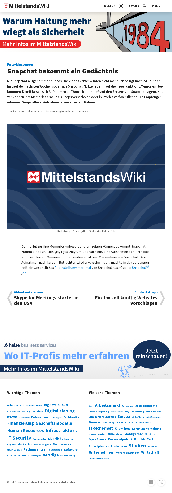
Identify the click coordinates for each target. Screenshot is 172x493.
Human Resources (25, 430)
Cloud (63, 405)
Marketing (25, 444)
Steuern (22, 455)
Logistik (11, 444)
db (24, 272)
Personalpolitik (120, 439)
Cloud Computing (99, 411)
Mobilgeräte (133, 433)
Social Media (55, 450)
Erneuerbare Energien (102, 417)
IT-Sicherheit (101, 428)
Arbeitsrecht (16, 405)
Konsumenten (39, 439)
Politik (139, 439)
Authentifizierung (34, 405)
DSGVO (12, 417)
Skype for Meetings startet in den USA (46, 298)
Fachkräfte (71, 417)
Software (71, 449)
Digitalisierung (60, 411)
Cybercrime (35, 411)
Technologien (34, 455)
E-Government (41, 417)
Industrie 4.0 (145, 422)
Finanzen (95, 422)
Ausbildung (128, 406)
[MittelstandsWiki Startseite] (24, 6)
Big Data (50, 405)
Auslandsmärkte (146, 406)
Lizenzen (68, 439)
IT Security (19, 438)
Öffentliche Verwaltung (99, 458)
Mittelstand (115, 434)
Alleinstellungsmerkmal (73, 267)
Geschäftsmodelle (54, 423)
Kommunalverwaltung (146, 429)
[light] (114, 6)
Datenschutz (117, 411)
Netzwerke (62, 444)
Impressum (52, 482)
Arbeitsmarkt (107, 405)
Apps (91, 406)
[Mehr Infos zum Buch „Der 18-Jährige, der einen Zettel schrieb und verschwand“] (86, 32)
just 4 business (18, 482)
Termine (152, 446)
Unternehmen (102, 452)
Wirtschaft (150, 452)
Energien (57, 417)
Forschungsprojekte (114, 422)
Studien (137, 445)
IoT (77, 431)
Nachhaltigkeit (42, 444)
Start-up (11, 455)
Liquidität (55, 438)
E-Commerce (24, 417)
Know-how (122, 428)
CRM (23, 412)
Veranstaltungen (127, 453)
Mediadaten (68, 482)
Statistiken (119, 446)
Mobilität (150, 434)
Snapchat (139, 267)
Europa (124, 417)
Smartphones (99, 446)
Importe (132, 422)
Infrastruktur (60, 430)
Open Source (14, 450)
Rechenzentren (35, 449)
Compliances (13, 411)
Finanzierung (20, 423)
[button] (138, 6)
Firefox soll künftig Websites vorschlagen (126, 298)
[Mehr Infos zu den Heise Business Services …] (86, 359)
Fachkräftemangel (152, 417)
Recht (151, 439)
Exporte (137, 417)
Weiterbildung (67, 455)
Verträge (51, 455)
